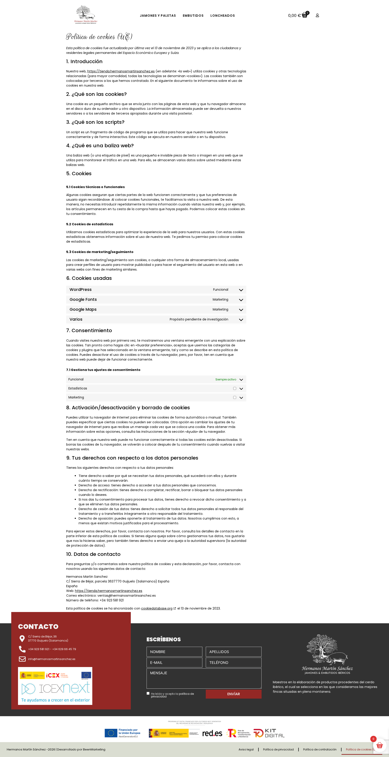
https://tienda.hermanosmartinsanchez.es (121, 71)
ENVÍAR (233, 694)
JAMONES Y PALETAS (158, 15)
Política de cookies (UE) (362, 749)
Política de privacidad (278, 749)
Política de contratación (320, 749)
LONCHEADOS (222, 15)
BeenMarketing (94, 749)
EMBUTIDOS (193, 15)
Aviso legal (246, 749)
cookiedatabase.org (156, 608)
